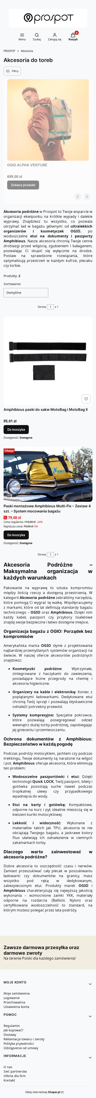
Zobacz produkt (23, 185)
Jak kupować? (13, 1030)
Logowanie (12, 998)
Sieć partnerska (15, 1071)
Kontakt (9, 1080)
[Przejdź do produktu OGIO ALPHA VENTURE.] (48, 120)
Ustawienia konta (16, 1007)
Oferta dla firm (15, 1076)
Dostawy (10, 1034)
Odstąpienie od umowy (21, 1048)
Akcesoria (27, 51)
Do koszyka (16, 429)
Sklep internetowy (43, 1092)
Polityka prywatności (19, 1043)
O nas (8, 1067)
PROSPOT (9, 51)
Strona (42, 307)
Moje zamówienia (17, 993)
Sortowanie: (12, 284)
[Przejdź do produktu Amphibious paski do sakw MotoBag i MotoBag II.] (48, 361)
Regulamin (12, 1026)
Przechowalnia (14, 1002)
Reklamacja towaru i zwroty (24, 1039)
